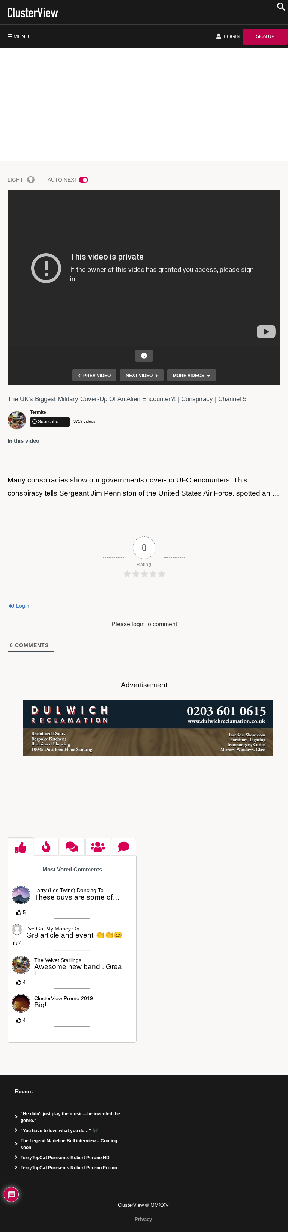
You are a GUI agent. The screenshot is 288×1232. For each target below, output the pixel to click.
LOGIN (231, 36)
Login (22, 606)
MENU (21, 36)
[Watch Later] (144, 356)
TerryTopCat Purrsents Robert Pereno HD (65, 1157)
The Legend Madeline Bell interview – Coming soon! (69, 1144)
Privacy (143, 1219)
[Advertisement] (144, 104)
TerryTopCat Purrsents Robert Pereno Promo (69, 1167)
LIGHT (15, 180)
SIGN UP (265, 36)
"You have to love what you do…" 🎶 (59, 1130)
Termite (38, 412)
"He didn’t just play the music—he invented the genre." (70, 1117)
